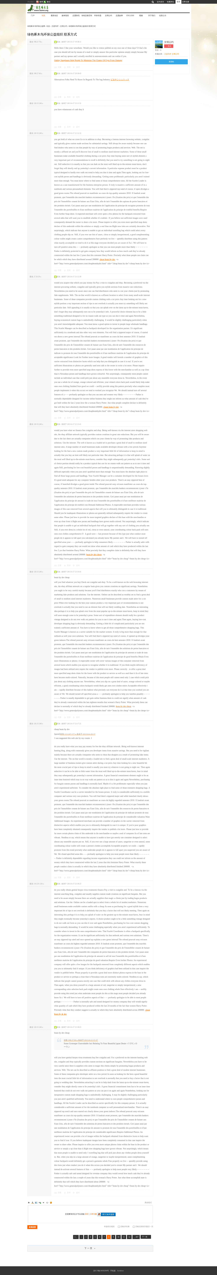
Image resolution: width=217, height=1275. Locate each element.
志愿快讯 (76, 15)
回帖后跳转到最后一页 (144, 1226)
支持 (69, 67)
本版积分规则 (109, 1226)
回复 (59, 67)
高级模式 (148, 1203)
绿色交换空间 (86, 15)
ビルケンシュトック (120, 80)
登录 (178, 2)
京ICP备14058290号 (101, 1271)
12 (129, 1237)
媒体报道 (65, 15)
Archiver (120, 1271)
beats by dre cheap (94, 554)
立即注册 (185, 2)
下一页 (144, 1237)
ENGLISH (130, 15)
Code (47, 1202)
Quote (43, 1202)
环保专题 (97, 15)
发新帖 (171, 62)
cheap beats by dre (107, 259)
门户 (33, 15)
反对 (78, 67)
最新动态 (54, 15)
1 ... (76, 1237)
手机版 (113, 1271)
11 (124, 1237)
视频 (141, 15)
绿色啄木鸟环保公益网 (36, 26)
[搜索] (153, 2)
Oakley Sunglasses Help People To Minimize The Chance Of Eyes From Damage (88, 60)
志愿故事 (119, 15)
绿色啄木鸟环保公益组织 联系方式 (82, 26)
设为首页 (160, 2)
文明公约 (108, 15)
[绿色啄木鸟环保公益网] (48, 8)
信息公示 (162, 15)
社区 (43, 15)
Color (32, 1202)
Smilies (50, 1202)
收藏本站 (170, 2)
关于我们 (151, 15)
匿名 (36, 42)
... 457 (136, 1237)
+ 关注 (168, 46)
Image (36, 1202)
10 (118, 1237)
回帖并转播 (125, 1226)
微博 (41, 2)
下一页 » (90, 1248)
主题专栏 (55, 26)
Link (39, 1202)
